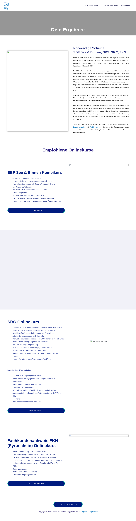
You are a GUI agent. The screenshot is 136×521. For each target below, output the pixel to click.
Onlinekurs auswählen (109, 5)
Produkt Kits (125, 5)
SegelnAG (84, 512)
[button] (71, 346)
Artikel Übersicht (91, 5)
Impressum (94, 512)
